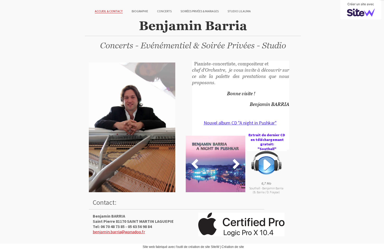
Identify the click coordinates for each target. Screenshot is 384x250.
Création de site (233, 247)
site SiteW (212, 247)
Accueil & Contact (109, 11)
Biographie (140, 11)
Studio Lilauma (239, 11)
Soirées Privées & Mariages (200, 11)
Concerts (164, 11)
